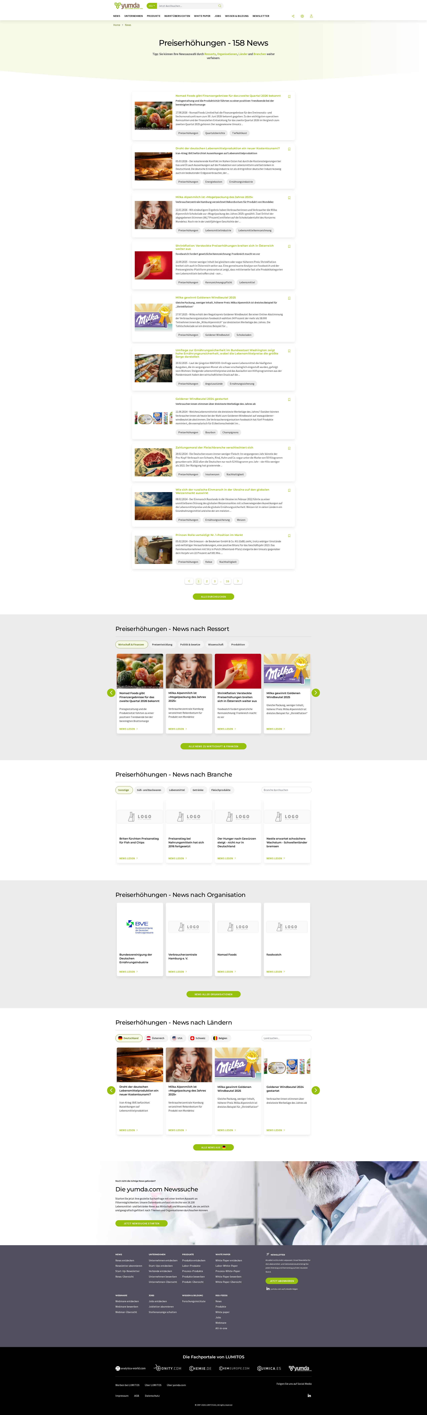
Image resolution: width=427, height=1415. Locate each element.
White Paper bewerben (228, 1276)
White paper (223, 1312)
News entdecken (124, 1260)
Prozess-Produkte (192, 1271)
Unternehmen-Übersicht (163, 1282)
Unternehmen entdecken (163, 1260)
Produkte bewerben (193, 1276)
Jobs (218, 1317)
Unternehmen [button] (133, 15)
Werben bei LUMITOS (127, 1385)
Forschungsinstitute (193, 1301)
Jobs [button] (218, 15)
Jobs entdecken (158, 1301)
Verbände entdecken (160, 1271)
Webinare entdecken (127, 1301)
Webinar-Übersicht (126, 1312)
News (219, 1301)
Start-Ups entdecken (161, 1265)
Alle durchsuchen (213, 596)
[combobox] (287, 790)
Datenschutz (152, 1395)
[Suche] (220, 6)
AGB (136, 1395)
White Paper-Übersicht (229, 1282)
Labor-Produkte (191, 1265)
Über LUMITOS (153, 1385)
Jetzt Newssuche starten (141, 1223)
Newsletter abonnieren (128, 1265)
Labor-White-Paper (227, 1265)
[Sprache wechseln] (302, 16)
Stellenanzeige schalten (163, 1312)
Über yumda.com (176, 1385)
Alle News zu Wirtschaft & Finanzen (213, 746)
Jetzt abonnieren (282, 1281)
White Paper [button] (202, 15)
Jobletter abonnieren (161, 1306)
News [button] (116, 15)
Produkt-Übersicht (193, 1282)
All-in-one (221, 1328)
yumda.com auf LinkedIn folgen (284, 1289)
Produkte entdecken (193, 1260)
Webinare (221, 1322)
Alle (151, 5)
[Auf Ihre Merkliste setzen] (289, 96)
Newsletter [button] (261, 15)
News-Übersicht (124, 1276)
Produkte (221, 1306)
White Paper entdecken (229, 1260)
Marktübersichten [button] (177, 15)
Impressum (121, 1395)
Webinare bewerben (126, 1306)
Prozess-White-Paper (228, 1271)
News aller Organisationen (214, 994)
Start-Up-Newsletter (127, 1271)
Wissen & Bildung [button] (237, 15)
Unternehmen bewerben (163, 1276)
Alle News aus (211, 1147)
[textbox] (286, 790)
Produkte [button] (153, 15)
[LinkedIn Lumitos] (309, 1395)
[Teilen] (293, 16)
